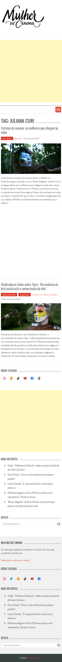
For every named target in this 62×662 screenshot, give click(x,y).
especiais (24, 294)
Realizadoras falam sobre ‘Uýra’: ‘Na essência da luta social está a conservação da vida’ (29, 286)
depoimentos (9, 294)
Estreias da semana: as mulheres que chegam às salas (29, 130)
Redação (17, 138)
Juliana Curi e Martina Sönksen (45, 294)
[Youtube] (25, 378)
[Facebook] (32, 378)
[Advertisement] (31, 71)
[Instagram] (4, 378)
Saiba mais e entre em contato (15, 560)
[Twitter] (11, 578)
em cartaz (7, 138)
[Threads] (39, 378)
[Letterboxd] (11, 378)
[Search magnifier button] (59, 524)
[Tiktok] (18, 378)
